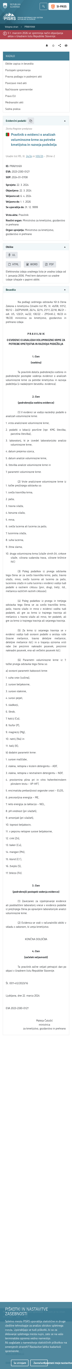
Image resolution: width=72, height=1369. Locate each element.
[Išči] (43, 6)
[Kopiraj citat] (31, 120)
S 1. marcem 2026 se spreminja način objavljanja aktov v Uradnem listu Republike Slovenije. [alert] (35, 34)
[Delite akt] (59, 45)
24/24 (29, 156)
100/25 (39, 156)
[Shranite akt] (53, 45)
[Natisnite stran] (66, 45)
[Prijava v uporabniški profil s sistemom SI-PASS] (58, 6)
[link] (11, 27)
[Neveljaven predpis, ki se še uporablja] (7, 134)
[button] (36, 120)
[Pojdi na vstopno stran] (11, 7)
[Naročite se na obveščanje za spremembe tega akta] (47, 45)
